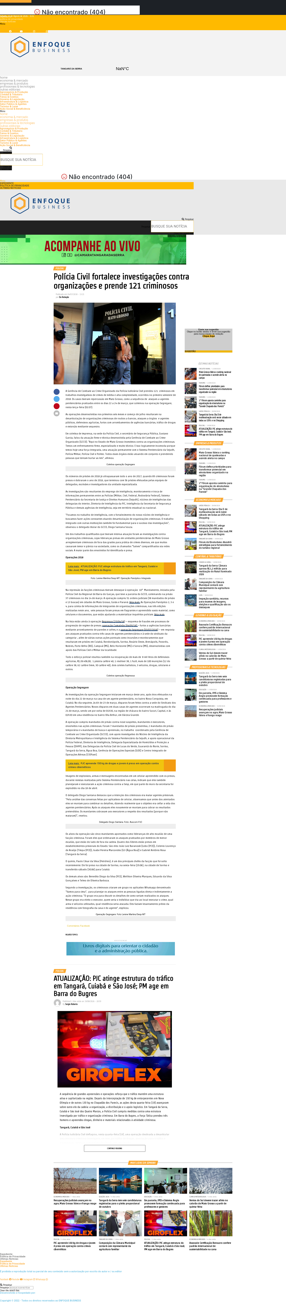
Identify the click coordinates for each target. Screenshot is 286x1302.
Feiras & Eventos (9, 96)
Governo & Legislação (12, 99)
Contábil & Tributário (11, 94)
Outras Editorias (10, 89)
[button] (97, 24)
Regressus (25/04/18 (113, 621)
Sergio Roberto (71, 1004)
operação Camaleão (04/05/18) (120, 625)
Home (4, 77)
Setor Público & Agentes (13, 104)
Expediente (5, 16)
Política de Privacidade (11, 19)
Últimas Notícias (8, 21)
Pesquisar (7, 152)
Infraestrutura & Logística (14, 101)
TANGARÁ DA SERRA (97, 68)
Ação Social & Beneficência (15, 108)
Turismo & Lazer (9, 106)
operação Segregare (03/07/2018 (139, 629)
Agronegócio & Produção (14, 92)
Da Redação (64, 297)
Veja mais (159, 614)
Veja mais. (134, 602)
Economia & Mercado (14, 80)
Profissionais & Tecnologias (17, 86)
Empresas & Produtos (14, 83)
